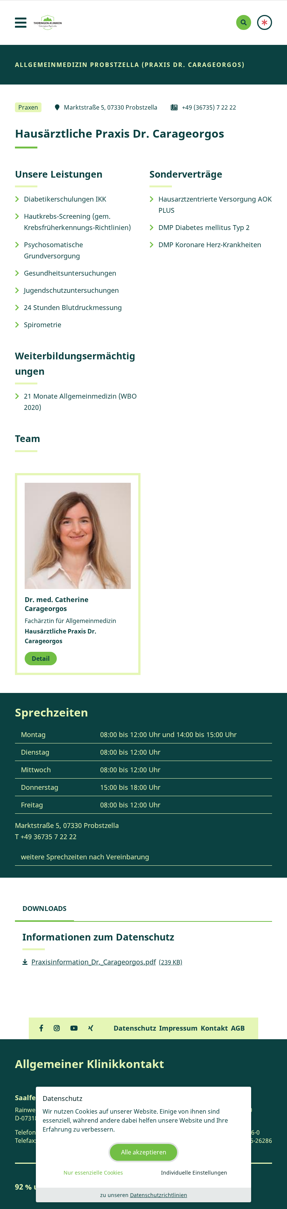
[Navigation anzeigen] (21, 22)
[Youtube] (74, 1028)
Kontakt (214, 1028)
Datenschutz (135, 1028)
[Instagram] (57, 1028)
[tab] (44, 908)
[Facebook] (41, 1028)
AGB (238, 1028)
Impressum (178, 1028)
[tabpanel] (143, 952)
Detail (41, 658)
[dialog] (143, 1144)
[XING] (90, 1028)
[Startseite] (48, 22)
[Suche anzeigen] (243, 22)
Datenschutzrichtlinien (158, 1195)
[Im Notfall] (264, 22)
